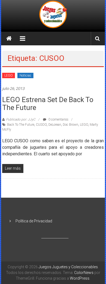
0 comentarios (58, 119)
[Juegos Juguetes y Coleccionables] (53, 15)
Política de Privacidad (33, 221)
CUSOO (41, 125)
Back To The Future (20, 125)
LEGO (8, 75)
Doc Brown (70, 125)
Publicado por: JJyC (20, 119)
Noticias (25, 75)
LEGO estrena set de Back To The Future (47, 104)
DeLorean (54, 125)
